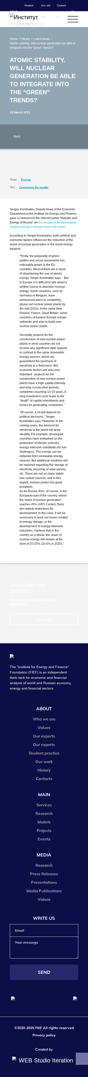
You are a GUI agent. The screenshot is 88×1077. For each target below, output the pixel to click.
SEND (44, 972)
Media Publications (44, 890)
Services (44, 804)
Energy (26, 179)
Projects (44, 830)
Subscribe (44, 619)
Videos (44, 899)
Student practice (44, 753)
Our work (44, 761)
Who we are (44, 719)
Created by (44, 1049)
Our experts (44, 736)
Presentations (44, 882)
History (44, 770)
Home (14, 39)
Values (44, 727)
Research (44, 813)
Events (44, 839)
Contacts (44, 778)
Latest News (41, 39)
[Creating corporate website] (44, 1060)
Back (17, 136)
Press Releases (44, 873)
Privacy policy (44, 1035)
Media (26, 39)
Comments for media (33, 187)
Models (44, 821)
